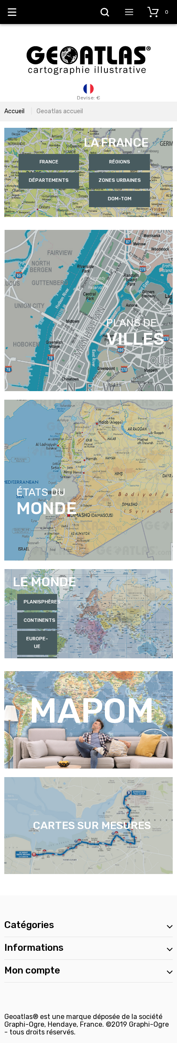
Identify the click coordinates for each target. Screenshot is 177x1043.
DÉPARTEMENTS (49, 180)
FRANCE (49, 162)
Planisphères (41, 602)
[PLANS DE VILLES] (88, 234)
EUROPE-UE (37, 642)
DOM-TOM (119, 199)
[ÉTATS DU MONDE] (88, 404)
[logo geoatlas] (88, 42)
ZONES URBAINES (119, 180)
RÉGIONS (119, 162)
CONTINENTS (39, 620)
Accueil (14, 111)
